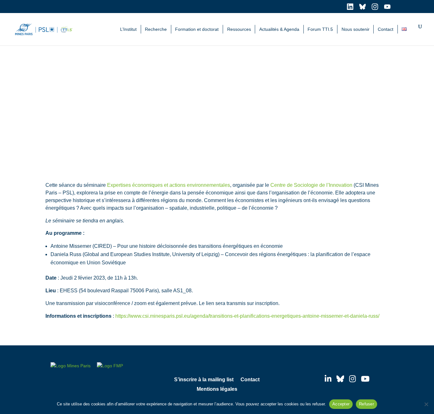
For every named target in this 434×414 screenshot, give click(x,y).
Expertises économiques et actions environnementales (168, 185)
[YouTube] (365, 379)
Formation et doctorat (197, 29)
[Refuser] (426, 404)
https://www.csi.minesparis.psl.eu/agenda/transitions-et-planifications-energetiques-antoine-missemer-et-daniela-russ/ (247, 316)
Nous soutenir (356, 29)
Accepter (340, 404)
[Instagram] (352, 379)
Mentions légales (217, 389)
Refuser (366, 404)
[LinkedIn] (328, 379)
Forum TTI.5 (320, 29)
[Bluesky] (340, 379)
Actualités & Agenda (279, 29)
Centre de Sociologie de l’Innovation (311, 185)
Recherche (156, 29)
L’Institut (128, 29)
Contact (385, 29)
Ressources (239, 29)
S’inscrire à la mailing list (204, 379)
